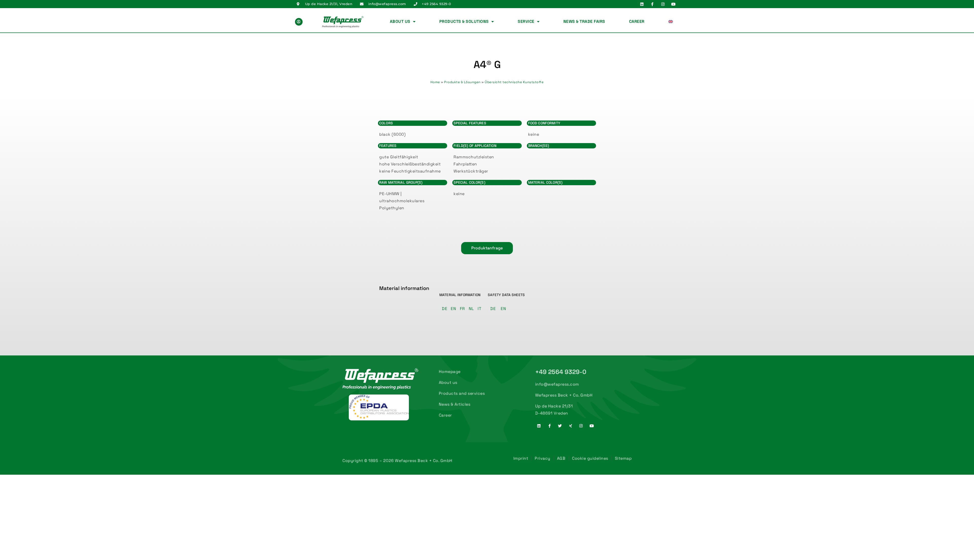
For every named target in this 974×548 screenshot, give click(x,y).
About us (400, 21)
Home (435, 82)
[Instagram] (663, 4)
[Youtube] (673, 4)
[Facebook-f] (652, 4)
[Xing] (570, 426)
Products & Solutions (464, 21)
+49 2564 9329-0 (561, 372)
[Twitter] (560, 426)
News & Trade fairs (584, 21)
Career (637, 21)
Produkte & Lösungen (462, 82)
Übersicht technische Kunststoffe (514, 82)
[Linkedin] (642, 4)
